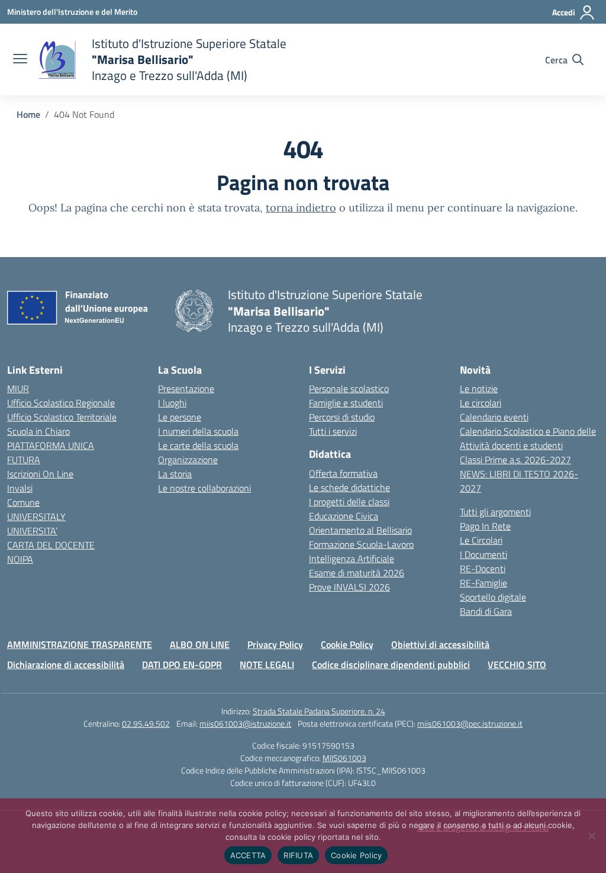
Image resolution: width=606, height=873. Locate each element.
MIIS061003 (344, 758)
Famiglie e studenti (346, 403)
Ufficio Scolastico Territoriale (62, 417)
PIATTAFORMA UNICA (50, 445)
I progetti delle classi (349, 502)
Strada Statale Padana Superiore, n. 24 (319, 711)
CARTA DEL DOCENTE (51, 545)
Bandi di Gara (486, 611)
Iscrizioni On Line (40, 474)
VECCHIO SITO (517, 664)
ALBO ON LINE (200, 644)
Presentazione (186, 388)
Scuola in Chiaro (38, 431)
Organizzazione (188, 459)
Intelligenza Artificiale (351, 558)
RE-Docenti (482, 568)
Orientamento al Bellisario (360, 530)
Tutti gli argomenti (495, 512)
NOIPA (20, 559)
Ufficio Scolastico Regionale (61, 403)
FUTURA (23, 459)
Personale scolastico (349, 388)
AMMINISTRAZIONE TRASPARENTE (79, 644)
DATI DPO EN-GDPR (182, 664)
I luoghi (172, 403)
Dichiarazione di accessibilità (65, 664)
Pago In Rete (485, 526)
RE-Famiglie (483, 583)
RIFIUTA (298, 855)
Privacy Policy (275, 644)
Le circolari (480, 403)
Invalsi (20, 488)
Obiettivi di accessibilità (440, 644)
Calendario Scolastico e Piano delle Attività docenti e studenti (528, 438)
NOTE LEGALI (267, 664)
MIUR (18, 388)
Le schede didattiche (349, 487)
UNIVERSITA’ (32, 531)
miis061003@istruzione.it (245, 723)
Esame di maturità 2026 (356, 573)
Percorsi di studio (342, 417)
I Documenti (483, 554)
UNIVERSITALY (36, 516)
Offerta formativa (343, 473)
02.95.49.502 (146, 723)
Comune (23, 502)
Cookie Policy (347, 644)
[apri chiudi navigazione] (20, 60)
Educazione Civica (343, 516)
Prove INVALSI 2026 (349, 587)
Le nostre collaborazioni (204, 488)
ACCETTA (248, 855)
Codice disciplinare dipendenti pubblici (391, 664)
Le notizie (479, 388)
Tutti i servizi (333, 431)
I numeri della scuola (198, 431)
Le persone (179, 417)
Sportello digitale (493, 597)
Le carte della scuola (198, 445)
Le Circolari (481, 540)
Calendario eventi (494, 417)
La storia (175, 474)
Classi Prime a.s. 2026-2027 (515, 459)
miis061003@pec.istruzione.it (470, 723)
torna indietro (301, 207)
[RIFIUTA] (591, 836)
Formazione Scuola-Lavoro (361, 544)
